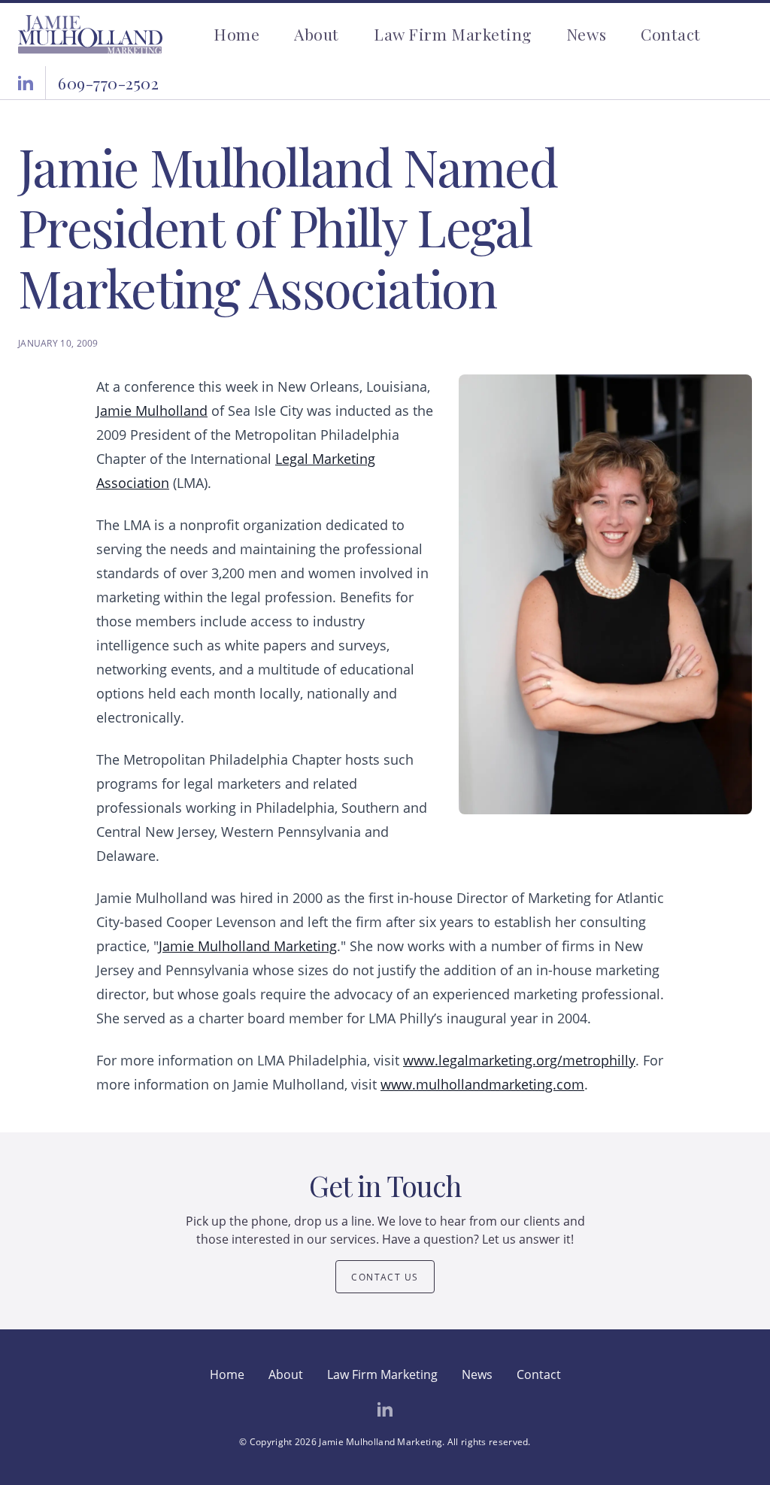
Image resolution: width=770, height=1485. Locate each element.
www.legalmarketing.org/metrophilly (519, 1060)
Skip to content (43, 9)
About (316, 33)
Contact (671, 33)
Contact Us (385, 1277)
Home (236, 33)
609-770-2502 (108, 82)
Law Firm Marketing (453, 33)
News (586, 33)
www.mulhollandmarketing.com (482, 1084)
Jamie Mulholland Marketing (248, 946)
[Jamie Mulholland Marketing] (90, 34)
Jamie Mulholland (152, 411)
